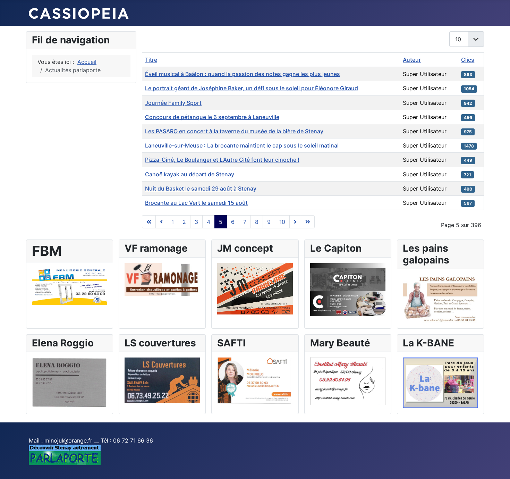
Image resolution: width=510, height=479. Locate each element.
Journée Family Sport (173, 102)
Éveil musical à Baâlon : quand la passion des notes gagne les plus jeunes (242, 73)
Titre (151, 59)
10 (282, 221)
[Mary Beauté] (347, 380)
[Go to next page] (295, 221)
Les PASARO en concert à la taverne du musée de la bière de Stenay (234, 131)
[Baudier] (69, 286)
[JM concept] (254, 288)
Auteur (412, 59)
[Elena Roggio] (69, 382)
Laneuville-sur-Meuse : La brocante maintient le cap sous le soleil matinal (242, 145)
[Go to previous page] (161, 221)
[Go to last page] (308, 221)
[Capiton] (347, 289)
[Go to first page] (149, 221)
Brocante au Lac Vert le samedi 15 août (196, 202)
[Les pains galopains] (440, 298)
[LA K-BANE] (440, 382)
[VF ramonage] (162, 278)
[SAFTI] (254, 380)
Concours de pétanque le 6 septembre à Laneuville (212, 117)
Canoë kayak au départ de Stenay (189, 174)
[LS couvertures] (162, 379)
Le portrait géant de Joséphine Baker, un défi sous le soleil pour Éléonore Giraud (251, 88)
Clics (467, 59)
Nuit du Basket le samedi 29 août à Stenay (200, 188)
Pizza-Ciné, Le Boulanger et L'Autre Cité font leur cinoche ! (222, 159)
